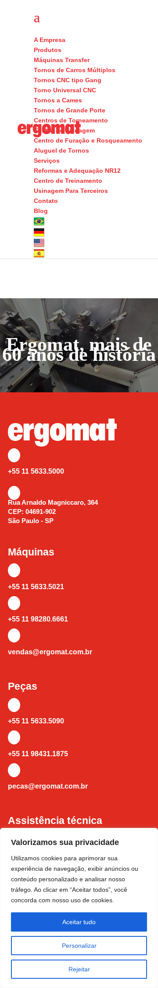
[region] (79, 908)
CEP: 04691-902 (32, 511)
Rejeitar (79, 969)
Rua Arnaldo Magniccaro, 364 (53, 502)
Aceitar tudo (79, 921)
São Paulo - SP (31, 520)
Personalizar (79, 945)
